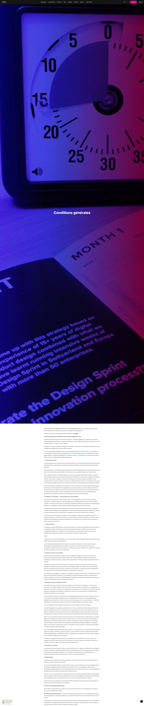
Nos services (59, 2)
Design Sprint (43, 2)
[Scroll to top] (141, 701)
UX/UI (65, 2)
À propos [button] (81, 2)
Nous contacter (89, 2)
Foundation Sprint (51, 2)
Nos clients (76, 2)
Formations (70, 2)
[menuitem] (43, 2)
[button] (140, 2)
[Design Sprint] (4, 2)
